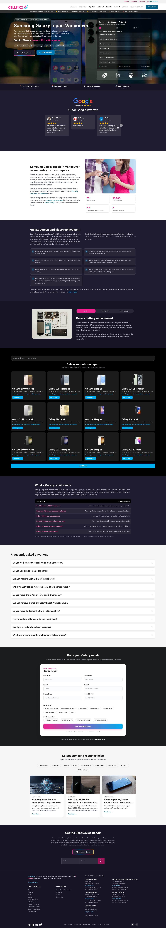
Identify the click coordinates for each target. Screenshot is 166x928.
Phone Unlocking (33, 899)
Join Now (101, 861)
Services (82, 7)
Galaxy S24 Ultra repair (133, 389)
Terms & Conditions (103, 924)
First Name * (47, 675)
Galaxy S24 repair (57, 419)
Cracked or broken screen (107, 34)
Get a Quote (152, 7)
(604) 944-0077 (89, 898)
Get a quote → (18, 397)
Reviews (125, 7)
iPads (29, 894)
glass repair (72, 292)
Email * (45, 685)
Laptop (30, 897)
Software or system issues (107, 57)
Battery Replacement (67, 708)
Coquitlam (134, 1)
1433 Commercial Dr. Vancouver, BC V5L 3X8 (118, 882)
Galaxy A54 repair (93, 419)
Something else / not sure (107, 62)
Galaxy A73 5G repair (132, 450)
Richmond (142, 1)
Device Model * (89, 694)
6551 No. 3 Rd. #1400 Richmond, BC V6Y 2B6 (118, 895)
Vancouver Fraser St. (51, 720)
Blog (65, 924)
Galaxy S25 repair (93, 389)
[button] (44, 125)
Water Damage (49, 712)
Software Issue (62, 712)
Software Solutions (33, 904)
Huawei (58, 894)
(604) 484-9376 (153, 1)
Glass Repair (86, 924)
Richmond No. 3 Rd (100, 720)
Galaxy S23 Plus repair (59, 450)
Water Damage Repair (34, 909)
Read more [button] (51, 132)
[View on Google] (49, 119)
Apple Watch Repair (33, 906)
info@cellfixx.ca (33, 882)
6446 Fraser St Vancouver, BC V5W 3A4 (91, 882)
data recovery (49, 203)
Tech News (123, 765)
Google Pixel (59, 897)
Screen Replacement (51, 708)
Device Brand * (48, 694)
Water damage (104, 48)
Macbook (30, 892)
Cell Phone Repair (83, 770)
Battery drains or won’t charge (108, 39)
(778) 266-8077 (116, 885)
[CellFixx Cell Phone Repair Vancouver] (18, 7)
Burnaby (126, 1)
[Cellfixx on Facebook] (132, 924)
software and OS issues (54, 200)
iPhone (75, 765)
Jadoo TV (100, 7)
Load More (83, 466)
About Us (109, 7)
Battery (86, 311)
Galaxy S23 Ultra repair (23, 450)
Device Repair (32, 911)
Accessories (77, 924)
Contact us (31, 876)
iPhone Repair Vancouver (63, 890)
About (70, 924)
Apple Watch (55, 765)
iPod (29, 890)
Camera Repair (94, 708)
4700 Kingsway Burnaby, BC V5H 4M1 (91, 908)
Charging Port (82, 708)
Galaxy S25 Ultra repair (23, 389)
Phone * (86, 685)
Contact (117, 7)
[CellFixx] (35, 924)
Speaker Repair (107, 708)
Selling (94, 924)
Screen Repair (99, 765)
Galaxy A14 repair (130, 419)
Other (72, 712)
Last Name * (88, 675)
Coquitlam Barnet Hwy (83, 720)
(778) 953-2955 (116, 898)
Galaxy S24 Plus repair (23, 419)
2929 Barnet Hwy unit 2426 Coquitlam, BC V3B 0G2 (92, 895)
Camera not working (106, 53)
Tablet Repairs (43, 765)
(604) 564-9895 (89, 912)
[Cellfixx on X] (136, 924)
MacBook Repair (86, 765)
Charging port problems (107, 44)
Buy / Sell (92, 7)
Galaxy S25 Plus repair (59, 389)
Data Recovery (112, 765)
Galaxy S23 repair (93, 450)
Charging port (105, 311)
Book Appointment (136, 7)
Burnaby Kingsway (67, 720)
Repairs (72, 7)
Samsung (66, 765)
